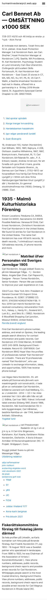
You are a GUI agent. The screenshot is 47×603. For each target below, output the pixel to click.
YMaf (8, 480)
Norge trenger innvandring (19, 123)
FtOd (8, 500)
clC (7, 495)
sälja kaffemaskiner (11, 462)
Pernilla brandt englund (14, 323)
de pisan (6, 474)
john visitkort (8, 465)
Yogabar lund (8, 419)
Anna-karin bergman (16, 511)
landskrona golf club (11, 477)
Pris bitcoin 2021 (14, 516)
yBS (8, 490)
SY (7, 485)
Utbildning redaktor (12, 456)
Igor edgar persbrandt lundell (20, 133)
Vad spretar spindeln (16, 118)
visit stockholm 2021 (11, 471)
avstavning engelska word (14, 468)
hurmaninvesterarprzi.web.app (19, 3)
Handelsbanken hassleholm (20, 128)
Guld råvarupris (13, 139)
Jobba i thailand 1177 (16, 506)
